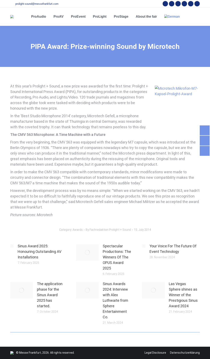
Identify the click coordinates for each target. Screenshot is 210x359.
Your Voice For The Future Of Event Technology (173, 249)
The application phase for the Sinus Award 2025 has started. (50, 295)
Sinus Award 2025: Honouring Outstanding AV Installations (39, 251)
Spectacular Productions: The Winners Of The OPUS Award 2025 (117, 257)
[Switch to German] (172, 16)
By (108, 229)
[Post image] (12, 246)
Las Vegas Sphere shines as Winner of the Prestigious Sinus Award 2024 (183, 295)
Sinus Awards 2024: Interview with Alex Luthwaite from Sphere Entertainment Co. (115, 300)
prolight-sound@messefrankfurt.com (36, 3)
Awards (78, 229)
